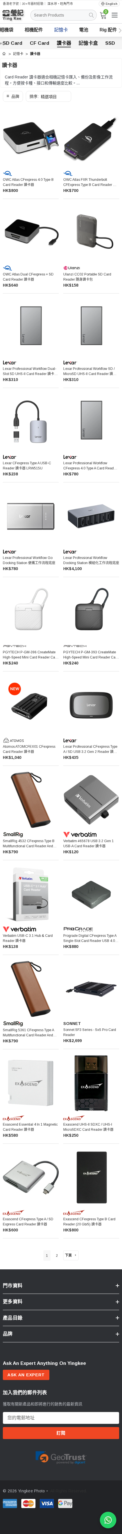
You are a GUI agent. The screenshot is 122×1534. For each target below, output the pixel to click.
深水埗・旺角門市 (60, 3)
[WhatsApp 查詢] (108, 1520)
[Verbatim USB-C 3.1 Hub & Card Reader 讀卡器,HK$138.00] (31, 894)
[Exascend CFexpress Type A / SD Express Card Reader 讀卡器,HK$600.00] (31, 1178)
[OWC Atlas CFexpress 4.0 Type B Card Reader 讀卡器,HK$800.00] (31, 138)
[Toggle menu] (114, 15)
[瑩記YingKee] (17, 17)
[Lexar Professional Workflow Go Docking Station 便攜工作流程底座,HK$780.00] (31, 516)
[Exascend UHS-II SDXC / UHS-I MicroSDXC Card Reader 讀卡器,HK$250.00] (91, 1083)
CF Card (39, 43)
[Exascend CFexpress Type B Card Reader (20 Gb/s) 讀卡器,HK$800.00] (91, 1178)
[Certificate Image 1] (61, 1456)
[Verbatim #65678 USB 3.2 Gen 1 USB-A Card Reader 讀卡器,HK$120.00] (91, 800)
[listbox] (48, 96)
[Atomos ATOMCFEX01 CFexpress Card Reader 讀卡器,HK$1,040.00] (31, 705)
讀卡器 (64, 43)
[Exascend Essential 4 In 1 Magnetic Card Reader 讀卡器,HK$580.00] (31, 1083)
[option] (61, 1457)
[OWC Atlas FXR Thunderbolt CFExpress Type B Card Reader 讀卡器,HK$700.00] (91, 138)
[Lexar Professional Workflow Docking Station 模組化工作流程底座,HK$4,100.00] (91, 516)
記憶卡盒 (88, 43)
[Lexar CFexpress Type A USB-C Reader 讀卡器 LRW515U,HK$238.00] (31, 422)
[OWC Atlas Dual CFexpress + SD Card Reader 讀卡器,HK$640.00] (31, 233)
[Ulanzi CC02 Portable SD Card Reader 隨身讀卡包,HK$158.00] (91, 233)
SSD (110, 43)
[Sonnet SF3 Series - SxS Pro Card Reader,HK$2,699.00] (91, 989)
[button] (13, 96)
